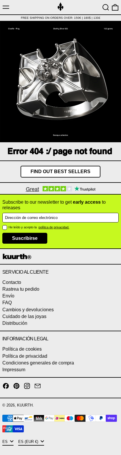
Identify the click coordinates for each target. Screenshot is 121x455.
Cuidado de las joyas (24, 316)
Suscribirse (25, 238)
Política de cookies (22, 349)
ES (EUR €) (28, 441)
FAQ (7, 302)
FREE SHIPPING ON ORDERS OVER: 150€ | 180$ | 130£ (60, 17)
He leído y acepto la (23, 227)
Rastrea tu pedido (20, 289)
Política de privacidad (24, 356)
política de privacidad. (53, 227)
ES (5, 441)
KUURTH (25, 405)
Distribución (14, 323)
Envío (8, 295)
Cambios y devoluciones (28, 309)
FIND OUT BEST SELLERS (60, 171)
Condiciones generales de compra (38, 362)
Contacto (11, 282)
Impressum (13, 369)
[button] (105, 7)
